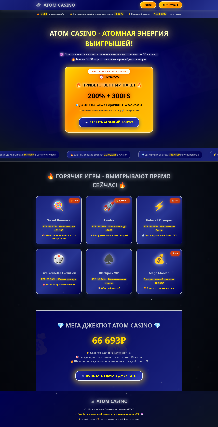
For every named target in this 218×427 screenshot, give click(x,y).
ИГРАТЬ (59, 220)
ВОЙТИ (148, 5)
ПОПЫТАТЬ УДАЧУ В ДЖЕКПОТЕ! (111, 376)
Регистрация (170, 5)
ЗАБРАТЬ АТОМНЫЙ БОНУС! (111, 122)
